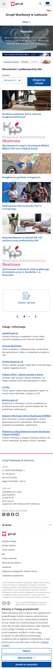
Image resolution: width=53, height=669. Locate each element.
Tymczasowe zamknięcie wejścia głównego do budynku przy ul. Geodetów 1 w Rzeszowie (25, 272)
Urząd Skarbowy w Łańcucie (26, 15)
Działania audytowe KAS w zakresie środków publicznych (21, 115)
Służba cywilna (9, 545)
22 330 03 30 (8, 497)
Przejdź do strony (39, 82)
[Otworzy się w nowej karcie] (4, 514)
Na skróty (6, 525)
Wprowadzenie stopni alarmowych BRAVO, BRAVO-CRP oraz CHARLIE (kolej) (26, 147)
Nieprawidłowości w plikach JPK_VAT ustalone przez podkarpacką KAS (22, 239)
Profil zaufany (8, 550)
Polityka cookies (9, 541)
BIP (3, 554)
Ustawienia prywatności (13, 575)
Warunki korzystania (11, 562)
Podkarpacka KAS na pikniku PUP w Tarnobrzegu (21, 207)
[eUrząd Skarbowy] (26, 62)
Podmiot (12, 75)
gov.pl (12, 534)
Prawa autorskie (9, 558)
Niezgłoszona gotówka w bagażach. (21, 177)
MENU (25, 22)
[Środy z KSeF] (26, 54)
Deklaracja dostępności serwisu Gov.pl (19, 571)
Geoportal (6, 567)
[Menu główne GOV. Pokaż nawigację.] (4, 4)
